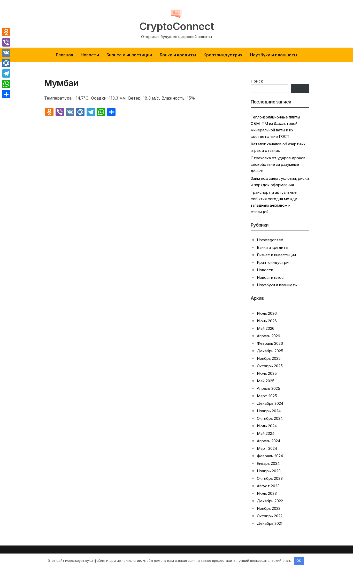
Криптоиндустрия (222, 54)
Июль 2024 (267, 425)
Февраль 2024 (270, 455)
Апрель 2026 (268, 335)
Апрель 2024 (268, 440)
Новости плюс (270, 277)
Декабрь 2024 (270, 403)
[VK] (6, 53)
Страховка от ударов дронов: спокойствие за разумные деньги (278, 164)
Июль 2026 (267, 313)
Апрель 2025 (268, 388)
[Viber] (6, 42)
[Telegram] (6, 73)
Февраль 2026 (270, 343)
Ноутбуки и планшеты (273, 54)
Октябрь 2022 (269, 515)
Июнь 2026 (267, 320)
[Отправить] (6, 94)
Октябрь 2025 (270, 365)
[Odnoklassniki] (6, 32)
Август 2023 (268, 485)
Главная (64, 54)
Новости (90, 54)
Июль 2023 (267, 493)
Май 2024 (265, 433)
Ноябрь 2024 (269, 410)
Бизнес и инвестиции (129, 54)
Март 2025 (267, 395)
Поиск (257, 81)
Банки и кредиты (178, 54)
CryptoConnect (176, 26)
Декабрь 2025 (270, 350)
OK (298, 560)
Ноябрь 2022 (268, 508)
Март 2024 (267, 448)
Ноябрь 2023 (269, 470)
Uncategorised (270, 239)
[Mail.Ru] (6, 63)
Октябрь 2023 (270, 478)
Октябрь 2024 (270, 418)
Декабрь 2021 (269, 523)
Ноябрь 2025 (269, 358)
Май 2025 (265, 380)
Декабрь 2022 (270, 500)
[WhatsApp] (6, 84)
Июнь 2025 (267, 373)
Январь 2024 (268, 463)
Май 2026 (265, 328)
